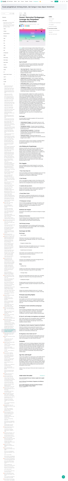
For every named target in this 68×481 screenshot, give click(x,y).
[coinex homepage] (3, 1)
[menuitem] (8, 23)
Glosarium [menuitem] (4, 17)
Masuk (52, 1)
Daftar (56, 1)
